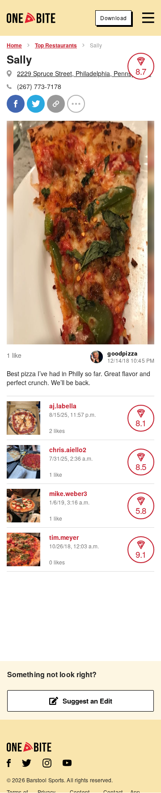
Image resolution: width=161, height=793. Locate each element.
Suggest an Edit (87, 701)
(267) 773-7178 (39, 86)
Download (113, 17)
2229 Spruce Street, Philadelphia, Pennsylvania (84, 73)
